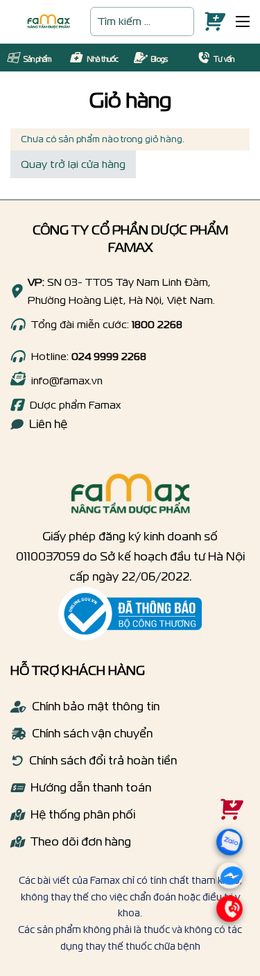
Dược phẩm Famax (75, 405)
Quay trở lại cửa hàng (73, 164)
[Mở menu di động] (243, 21)
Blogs (159, 59)
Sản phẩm (37, 59)
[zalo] (224, 857)
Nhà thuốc (103, 59)
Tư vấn (224, 59)
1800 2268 (157, 324)
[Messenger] (228, 879)
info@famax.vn (67, 380)
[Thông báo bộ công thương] (130, 614)
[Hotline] (17, 325)
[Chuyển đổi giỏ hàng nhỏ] (211, 21)
